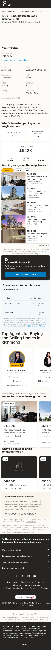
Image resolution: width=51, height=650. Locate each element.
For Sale (8, 170)
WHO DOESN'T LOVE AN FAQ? (20, 514)
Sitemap (44, 588)
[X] (22, 576)
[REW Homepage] (7, 4)
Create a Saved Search (25, 274)
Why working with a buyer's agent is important (23, 393)
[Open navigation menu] (46, 4)
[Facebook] (16, 576)
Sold (18, 170)
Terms (30, 605)
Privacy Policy (37, 633)
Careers (33, 588)
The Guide (25, 582)
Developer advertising (15, 588)
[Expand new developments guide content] (25, 568)
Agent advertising (33, 585)
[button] (11, 53)
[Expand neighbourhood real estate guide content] (25, 556)
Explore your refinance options (14, 60)
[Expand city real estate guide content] (25, 550)
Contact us (39, 582)
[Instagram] (28, 576)
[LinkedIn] (34, 576)
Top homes (12, 582)
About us (17, 585)
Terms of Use (43, 251)
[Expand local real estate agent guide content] (25, 562)
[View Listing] (19, 424)
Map (27, 170)
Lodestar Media (28, 603)
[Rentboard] (30, 597)
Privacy (21, 605)
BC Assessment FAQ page (36, 326)
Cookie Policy (28, 637)
